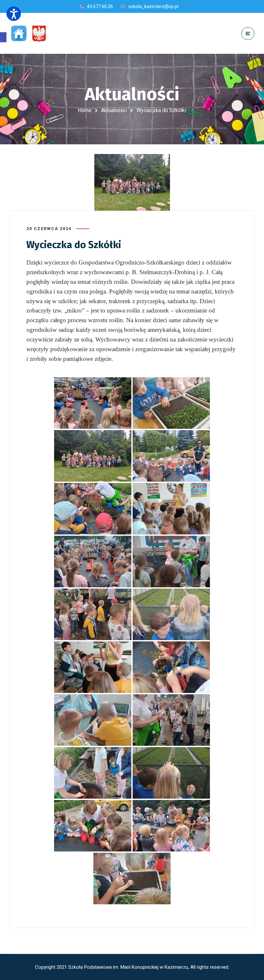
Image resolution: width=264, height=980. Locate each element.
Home (84, 110)
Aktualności (114, 110)
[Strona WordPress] (31, 33)
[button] (3, 37)
